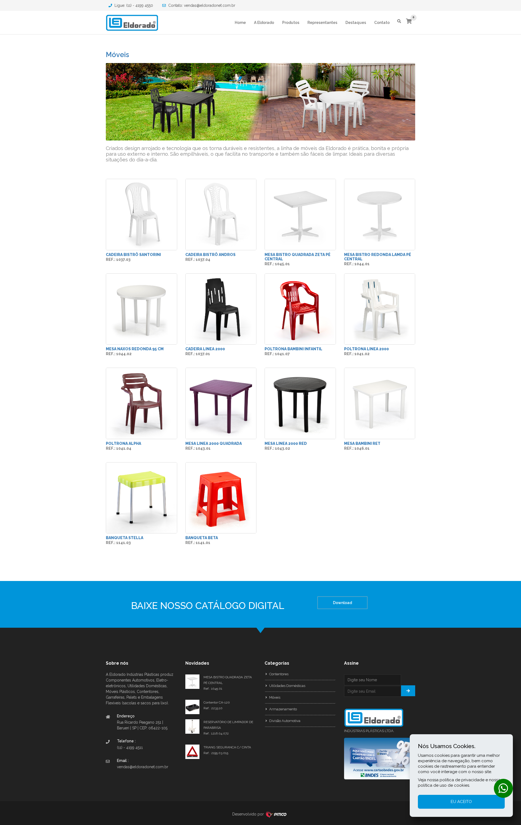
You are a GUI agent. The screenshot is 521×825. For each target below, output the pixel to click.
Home (240, 22)
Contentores (278, 674)
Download (342, 603)
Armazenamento (282, 709)
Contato (382, 22)
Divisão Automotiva (284, 721)
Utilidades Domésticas (286, 686)
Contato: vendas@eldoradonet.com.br (201, 5)
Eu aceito (461, 801)
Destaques (355, 22)
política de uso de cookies (443, 785)
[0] (409, 22)
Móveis (117, 55)
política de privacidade (462, 779)
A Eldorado (264, 22)
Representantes (322, 22)
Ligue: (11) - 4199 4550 (133, 5)
